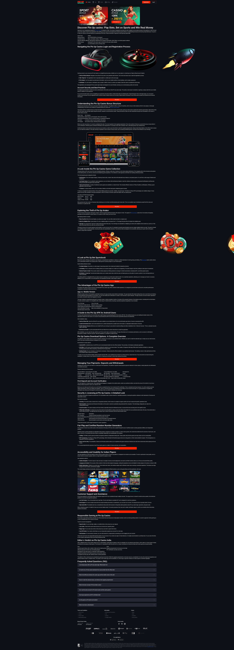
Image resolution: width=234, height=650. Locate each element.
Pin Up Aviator (134, 212)
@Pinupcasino (88, 624)
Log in (153, 2)
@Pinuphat (80, 624)
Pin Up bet (144, 260)
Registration (146, 2)
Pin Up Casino (98, 30)
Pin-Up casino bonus (114, 107)
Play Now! (117, 99)
